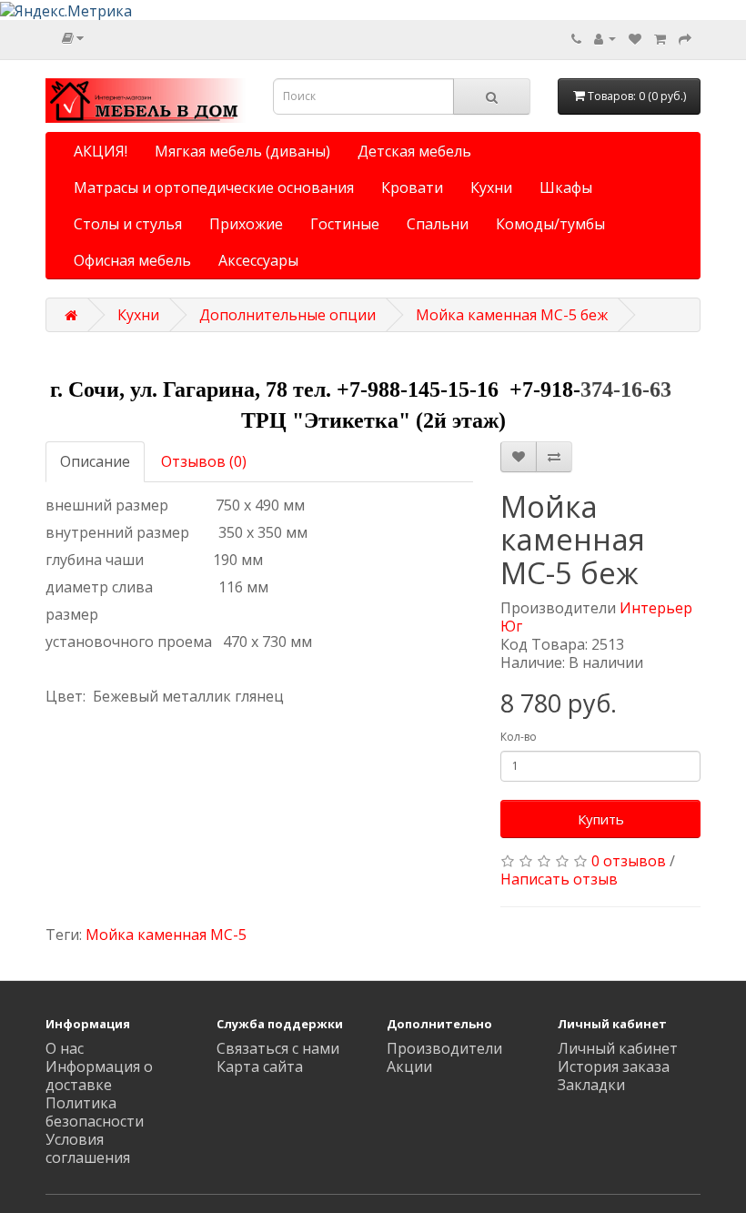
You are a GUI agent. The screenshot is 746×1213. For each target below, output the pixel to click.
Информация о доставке (99, 1075)
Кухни (491, 187)
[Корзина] (660, 38)
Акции (409, 1066)
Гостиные (344, 224)
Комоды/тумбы (550, 224)
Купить (601, 819)
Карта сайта (260, 1066)
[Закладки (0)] (635, 38)
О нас (64, 1048)
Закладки (591, 1085)
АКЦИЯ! (100, 151)
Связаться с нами (278, 1048)
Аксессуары (258, 260)
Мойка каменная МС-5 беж (512, 315)
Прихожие (246, 224)
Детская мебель (414, 151)
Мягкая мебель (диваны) (242, 151)
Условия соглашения (87, 1148)
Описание (95, 461)
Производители (444, 1048)
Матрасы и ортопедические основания (214, 187)
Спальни (438, 224)
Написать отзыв (559, 879)
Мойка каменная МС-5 (166, 935)
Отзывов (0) (204, 461)
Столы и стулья (128, 224)
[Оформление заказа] (685, 38)
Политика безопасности (94, 1112)
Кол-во (518, 736)
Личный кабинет (618, 1048)
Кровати (412, 187)
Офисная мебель (132, 260)
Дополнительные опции (287, 315)
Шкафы (565, 187)
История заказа (614, 1066)
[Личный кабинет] (605, 38)
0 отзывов (628, 861)
